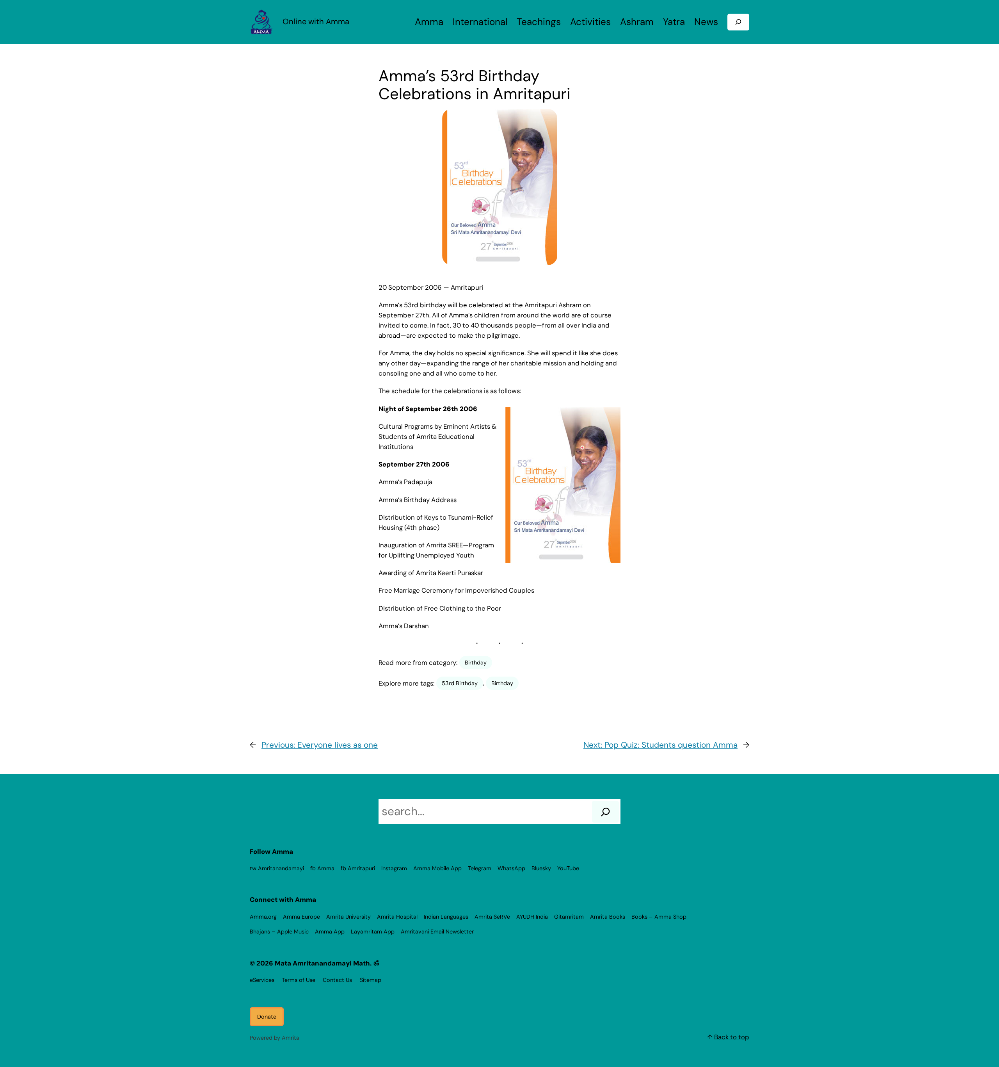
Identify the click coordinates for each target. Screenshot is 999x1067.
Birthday (476, 662)
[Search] (605, 812)
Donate (266, 1016)
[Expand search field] (738, 22)
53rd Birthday (460, 683)
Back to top (731, 1037)
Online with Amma (316, 21)
